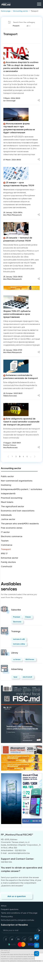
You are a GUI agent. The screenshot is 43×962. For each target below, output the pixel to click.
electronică (27, 677)
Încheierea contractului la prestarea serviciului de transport (20, 377)
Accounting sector (20, 11)
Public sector (7, 476)
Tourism (5, 540)
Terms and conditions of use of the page (19, 913)
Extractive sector (9, 558)
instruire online (19, 644)
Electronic (17, 622)
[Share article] (39, 100)
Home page (6, 11)
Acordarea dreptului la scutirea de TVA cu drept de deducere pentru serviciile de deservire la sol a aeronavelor (21, 66)
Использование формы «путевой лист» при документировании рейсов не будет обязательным (19, 128)
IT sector (5, 532)
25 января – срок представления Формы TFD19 (18, 184)
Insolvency (6, 485)
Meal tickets (7, 502)
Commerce (6, 545)
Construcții (6, 566)
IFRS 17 (4, 553)
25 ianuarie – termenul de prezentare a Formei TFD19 (17, 239)
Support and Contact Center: (17, 858)
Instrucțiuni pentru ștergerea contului (17, 920)
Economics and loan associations (17, 510)
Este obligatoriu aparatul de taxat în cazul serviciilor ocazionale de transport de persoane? (21, 421)
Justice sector (8, 519)
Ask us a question (17, 896)
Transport (34, 11)
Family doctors (8, 562)
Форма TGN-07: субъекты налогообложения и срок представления (16, 314)
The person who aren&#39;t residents (20, 523)
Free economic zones (11, 528)
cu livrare (16, 659)
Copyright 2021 (5, 952)
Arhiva (3, 906)
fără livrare (29, 659)
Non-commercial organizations (16, 480)
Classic (28, 617)
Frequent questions (9, 909)
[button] (35, 937)
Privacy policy (7, 916)
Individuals (6, 515)
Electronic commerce (11, 536)
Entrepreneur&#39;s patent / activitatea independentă (21, 491)
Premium (16, 617)
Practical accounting (11, 498)
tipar (15, 677)
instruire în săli (19, 639)
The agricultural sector (12, 506)
